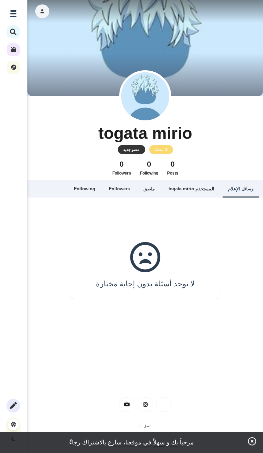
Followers (119, 188)
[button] (42, 11)
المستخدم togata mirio (191, 188)
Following (84, 188)
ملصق (149, 188)
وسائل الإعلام (240, 188)
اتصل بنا (145, 426)
